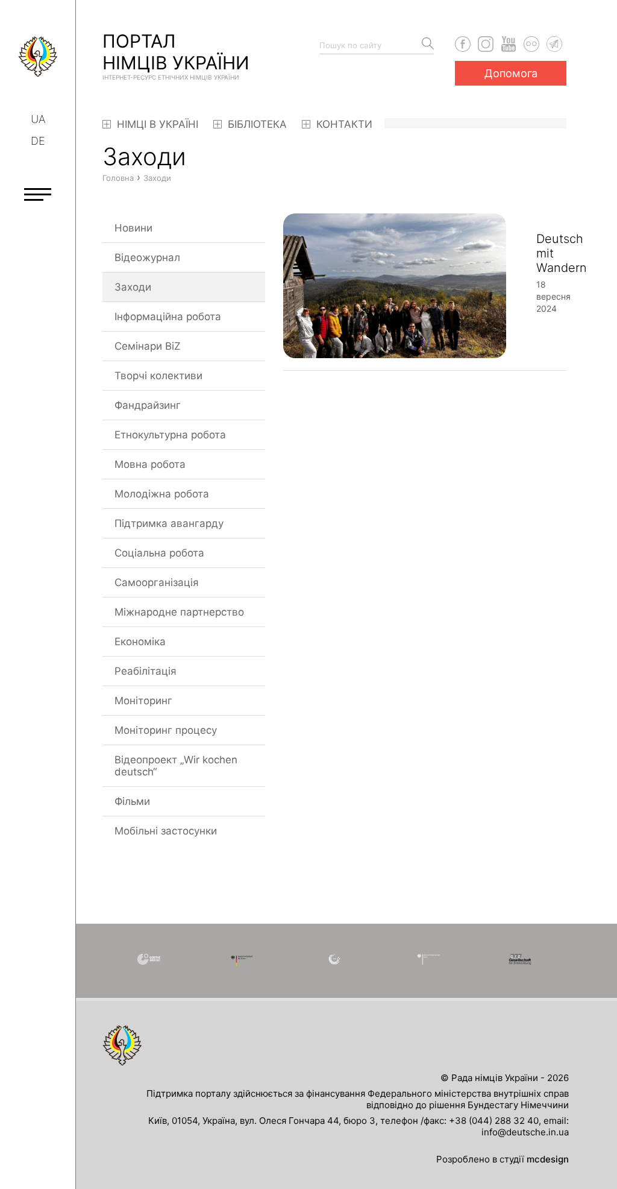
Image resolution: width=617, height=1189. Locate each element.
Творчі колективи (158, 376)
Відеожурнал (147, 257)
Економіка (140, 642)
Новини (133, 228)
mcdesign (548, 1159)
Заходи (132, 287)
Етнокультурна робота (170, 435)
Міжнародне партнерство (179, 612)
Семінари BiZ (147, 346)
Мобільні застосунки (165, 831)
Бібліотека (256, 124)
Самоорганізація (156, 582)
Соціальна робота (159, 553)
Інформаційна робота (167, 317)
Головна (118, 178)
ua (38, 119)
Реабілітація (145, 671)
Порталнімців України (175, 55)
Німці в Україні (156, 124)
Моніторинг (143, 701)
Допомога (510, 73)
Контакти (342, 124)
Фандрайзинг (147, 405)
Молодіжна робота (161, 494)
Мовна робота (150, 464)
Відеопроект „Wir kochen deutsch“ (175, 766)
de (38, 140)
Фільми (132, 801)
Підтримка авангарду (169, 523)
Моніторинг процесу (165, 730)
